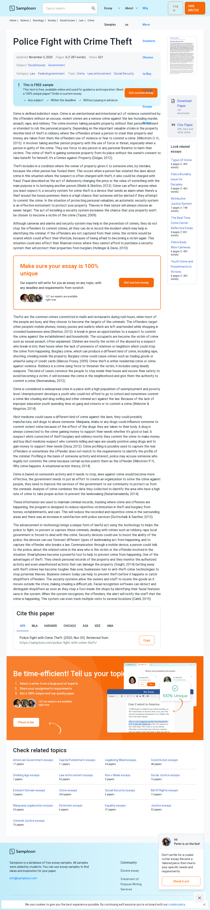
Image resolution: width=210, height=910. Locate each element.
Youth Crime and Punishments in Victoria (182, 266)
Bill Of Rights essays (164, 790)
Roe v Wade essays (117, 775)
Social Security (124, 73)
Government (56, 65)
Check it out (181, 881)
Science (25, 20)
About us (129, 11)
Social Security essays (120, 790)
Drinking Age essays (26, 775)
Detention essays (70, 805)
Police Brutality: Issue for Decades (181, 179)
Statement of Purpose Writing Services (131, 884)
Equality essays (115, 805)
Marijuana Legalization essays (33, 805)
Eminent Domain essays (29, 790)
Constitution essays (164, 760)
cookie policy (176, 904)
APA (22, 625)
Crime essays (68, 790)
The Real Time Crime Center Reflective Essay (182, 223)
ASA (85, 625)
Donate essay (130, 870)
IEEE (97, 625)
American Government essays (33, 760)
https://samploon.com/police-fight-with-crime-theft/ (58, 643)
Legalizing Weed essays (120, 760)
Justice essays (161, 805)
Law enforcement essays (76, 775)
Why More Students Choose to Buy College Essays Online (149, 11)
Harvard (50, 625)
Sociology (39, 20)
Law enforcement (99, 73)
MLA (35, 625)
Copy (146, 640)
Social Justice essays (165, 775)
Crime (91, 20)
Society (53, 20)
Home (14, 20)
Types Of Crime (181, 160)
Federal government (51, 73)
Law (82, 20)
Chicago (70, 625)
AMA (110, 625)
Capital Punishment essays (77, 760)
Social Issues (68, 20)
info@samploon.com (23, 878)
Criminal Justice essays (29, 820)
